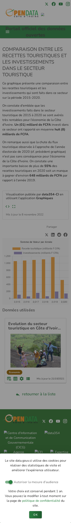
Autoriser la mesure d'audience (36, 482)
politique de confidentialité (41, 501)
